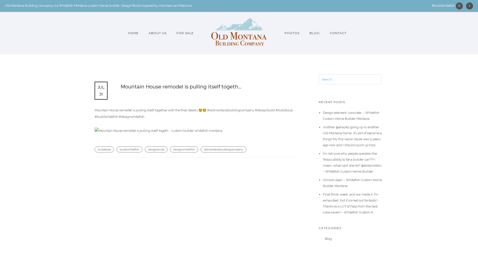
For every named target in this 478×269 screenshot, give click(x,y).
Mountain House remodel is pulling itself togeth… (180, 87)
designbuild (156, 149)
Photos (292, 33)
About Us (158, 33)
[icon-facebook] (469, 5)
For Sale (185, 33)
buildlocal (104, 149)
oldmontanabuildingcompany (223, 149)
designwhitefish (184, 149)
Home (133, 33)
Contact (338, 33)
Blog (314, 33)
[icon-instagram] (460, 5)
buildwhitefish (129, 149)
